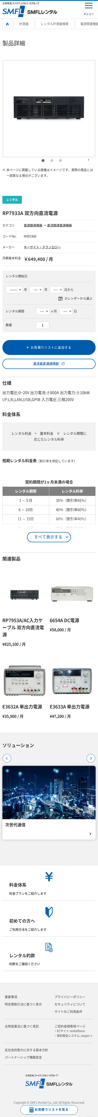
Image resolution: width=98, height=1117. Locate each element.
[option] (49, 108)
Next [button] (88, 157)
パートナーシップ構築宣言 (23, 1057)
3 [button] (60, 160)
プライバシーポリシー (69, 996)
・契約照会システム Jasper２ (75, 1035)
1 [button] (43, 160)
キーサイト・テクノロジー (42, 247)
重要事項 (11, 996)
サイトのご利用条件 (68, 1011)
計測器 (24, 23)
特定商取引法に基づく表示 (23, 1004)
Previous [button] (5, 756)
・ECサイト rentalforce (71, 1031)
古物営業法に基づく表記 (22, 1026)
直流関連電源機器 (59, 225)
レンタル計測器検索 (55, 23)
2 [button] (51, 160)
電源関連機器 (33, 225)
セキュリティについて (69, 1004)
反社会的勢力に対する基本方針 (26, 1050)
